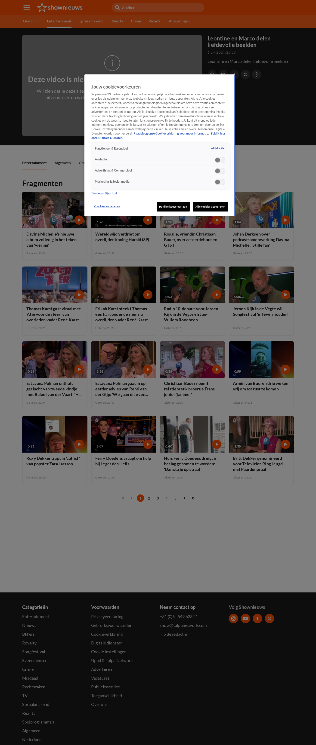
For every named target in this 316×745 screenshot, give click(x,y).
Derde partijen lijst (104, 193)
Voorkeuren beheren (107, 206)
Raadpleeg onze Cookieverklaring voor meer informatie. (171, 133)
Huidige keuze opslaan (173, 206)
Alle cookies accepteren (210, 206)
